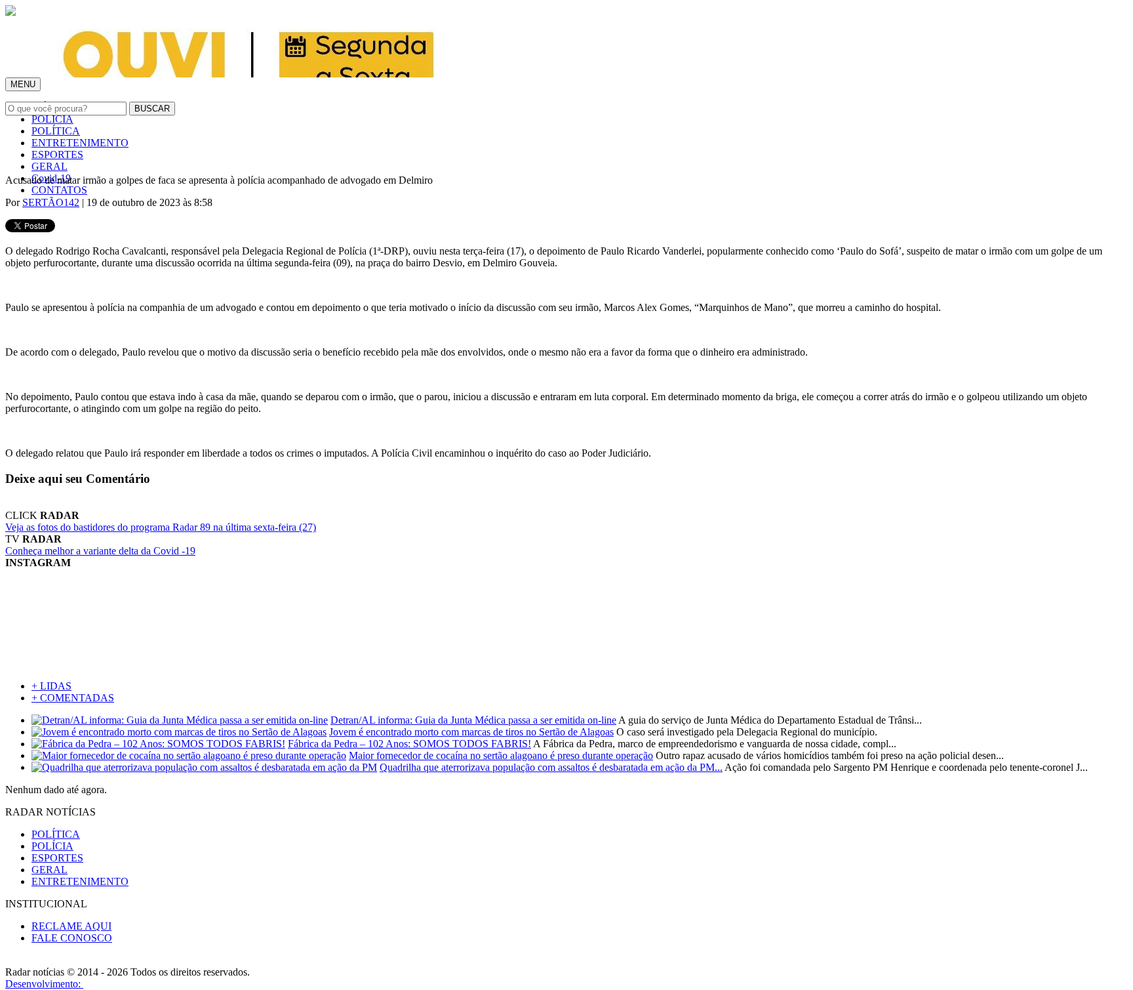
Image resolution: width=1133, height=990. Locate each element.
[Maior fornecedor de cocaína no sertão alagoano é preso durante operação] (188, 755)
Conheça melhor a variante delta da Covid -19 (100, 550)
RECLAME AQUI (71, 926)
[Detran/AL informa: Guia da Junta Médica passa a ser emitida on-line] (179, 720)
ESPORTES (57, 154)
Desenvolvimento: (44, 983)
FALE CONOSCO (71, 937)
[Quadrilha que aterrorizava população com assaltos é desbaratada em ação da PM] (204, 767)
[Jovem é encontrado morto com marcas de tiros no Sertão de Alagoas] (179, 731)
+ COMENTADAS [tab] (72, 697)
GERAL (49, 166)
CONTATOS (59, 190)
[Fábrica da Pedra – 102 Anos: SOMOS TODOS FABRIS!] (158, 743)
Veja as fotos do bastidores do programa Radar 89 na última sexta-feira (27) (160, 527)
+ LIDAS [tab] (51, 685)
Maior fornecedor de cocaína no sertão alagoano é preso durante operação (501, 755)
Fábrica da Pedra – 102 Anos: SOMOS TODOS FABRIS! (409, 743)
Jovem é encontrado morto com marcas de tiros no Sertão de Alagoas (471, 731)
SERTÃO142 (50, 202)
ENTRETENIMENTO (80, 142)
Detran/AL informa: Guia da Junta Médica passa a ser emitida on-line (473, 720)
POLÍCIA (52, 119)
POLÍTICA (55, 130)
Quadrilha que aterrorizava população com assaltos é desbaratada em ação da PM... (551, 767)
